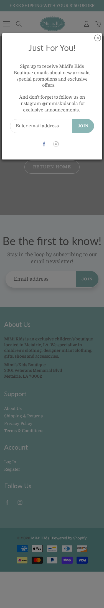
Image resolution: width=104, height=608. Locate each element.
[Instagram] (56, 144)
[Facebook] (44, 144)
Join (83, 126)
